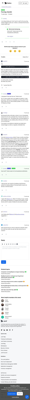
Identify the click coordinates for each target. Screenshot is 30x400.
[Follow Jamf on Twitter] (1, 330)
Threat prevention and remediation (9, 379)
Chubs (6, 300)
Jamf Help (3, 336)
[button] (3, 3)
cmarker (5, 180)
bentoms (5, 211)
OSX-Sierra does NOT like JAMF (8, 289)
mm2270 (5, 61)
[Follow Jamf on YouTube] (7, 329)
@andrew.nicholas (20, 214)
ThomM (6, 308)
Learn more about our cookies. (15, 390)
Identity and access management (8, 375)
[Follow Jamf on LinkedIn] (4, 330)
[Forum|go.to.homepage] (8, 3)
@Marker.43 (9, 198)
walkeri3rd (5, 225)
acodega (5, 112)
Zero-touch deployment (6, 361)
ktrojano (7, 312)
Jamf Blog (3, 343)
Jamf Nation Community (6, 341)
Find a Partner (4, 350)
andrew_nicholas (7, 196)
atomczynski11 (8, 316)
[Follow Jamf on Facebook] (12, 330)
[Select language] (20, 3)
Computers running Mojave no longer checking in (13, 271)
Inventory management (6, 368)
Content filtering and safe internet (8, 382)
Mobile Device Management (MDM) (9, 364)
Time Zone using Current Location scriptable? (12, 281)
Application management (6, 366)
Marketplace (4, 345)
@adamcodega (9, 137)
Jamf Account (4, 352)
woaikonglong (8, 304)
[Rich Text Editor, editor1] (15, 253)
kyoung (5, 18)
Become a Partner (5, 348)
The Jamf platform (5, 359)
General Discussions (6, 7)
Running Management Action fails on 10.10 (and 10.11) (14, 285)
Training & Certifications (6, 339)
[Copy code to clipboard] (28, 67)
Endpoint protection (5, 377)
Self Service (3, 372)
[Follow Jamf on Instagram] (9, 330)
